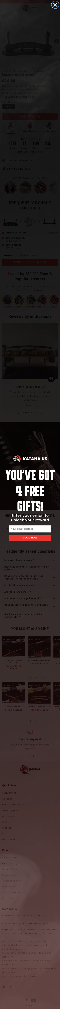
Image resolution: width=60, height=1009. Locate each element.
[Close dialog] (55, 4)
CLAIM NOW (30, 537)
